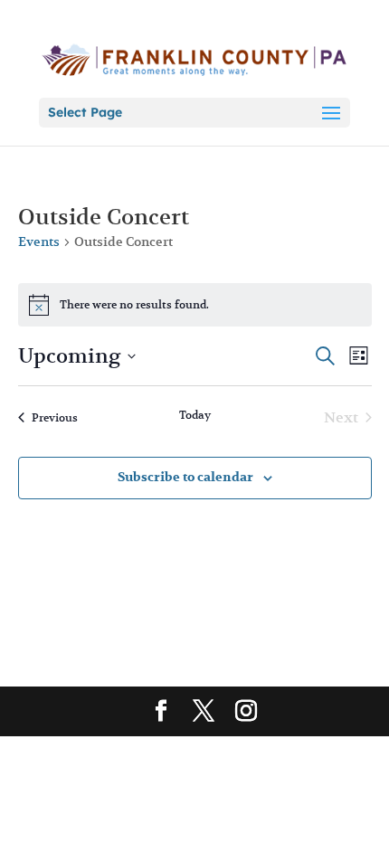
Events (39, 241)
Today (195, 415)
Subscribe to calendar (185, 477)
